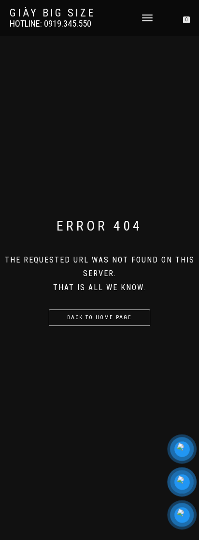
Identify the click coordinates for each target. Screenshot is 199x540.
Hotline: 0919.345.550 (50, 24)
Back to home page (99, 317)
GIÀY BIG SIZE (52, 13)
